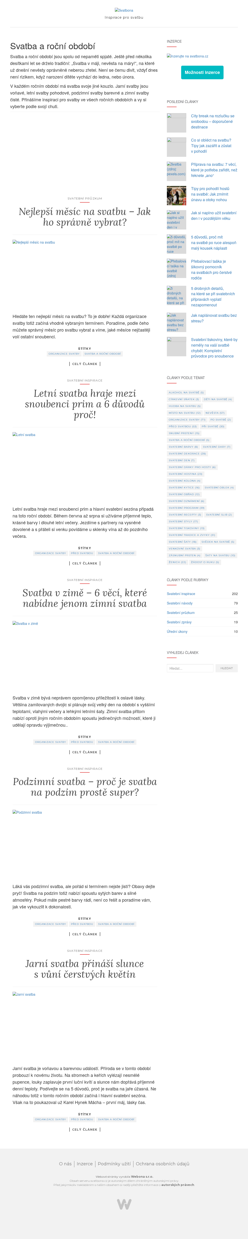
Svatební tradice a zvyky (192, 535)
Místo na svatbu (185, 412)
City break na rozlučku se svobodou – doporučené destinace (212, 121)
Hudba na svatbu (185, 406)
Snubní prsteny (184, 433)
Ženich (177, 562)
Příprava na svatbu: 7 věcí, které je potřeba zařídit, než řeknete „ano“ (214, 169)
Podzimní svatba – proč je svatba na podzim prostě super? (85, 786)
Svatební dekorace (187, 453)
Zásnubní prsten (185, 555)
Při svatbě (213, 426)
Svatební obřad (184, 494)
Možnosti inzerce (202, 72)
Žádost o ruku (205, 562)
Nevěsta (215, 412)
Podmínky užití (114, 1164)
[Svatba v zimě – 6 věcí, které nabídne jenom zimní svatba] (85, 655)
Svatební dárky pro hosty (192, 467)
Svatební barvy (183, 446)
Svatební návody (180, 603)
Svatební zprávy (179, 622)
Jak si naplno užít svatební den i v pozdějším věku (213, 215)
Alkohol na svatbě (186, 392)
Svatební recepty (185, 514)
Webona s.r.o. (142, 1176)
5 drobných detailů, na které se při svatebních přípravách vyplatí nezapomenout (213, 297)
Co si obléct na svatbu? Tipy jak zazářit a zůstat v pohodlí (211, 145)
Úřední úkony (177, 631)
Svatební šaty (183, 541)
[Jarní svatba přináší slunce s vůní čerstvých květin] (85, 1026)
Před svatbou (82, 553)
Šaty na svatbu (220, 555)
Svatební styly (183, 521)
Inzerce (85, 1164)
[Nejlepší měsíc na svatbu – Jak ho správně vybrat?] (85, 274)
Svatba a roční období (103, 353)
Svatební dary (217, 446)
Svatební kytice (184, 487)
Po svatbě (220, 419)
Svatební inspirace (85, 380)
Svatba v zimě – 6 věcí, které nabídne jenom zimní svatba (85, 598)
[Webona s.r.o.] (124, 1204)
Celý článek (84, 364)
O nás (65, 1164)
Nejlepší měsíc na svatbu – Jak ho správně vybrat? (85, 216)
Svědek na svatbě (218, 541)
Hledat (227, 668)
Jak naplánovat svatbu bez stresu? (214, 318)
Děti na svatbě (218, 399)
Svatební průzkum (85, 198)
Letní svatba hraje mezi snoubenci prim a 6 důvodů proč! (85, 404)
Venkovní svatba (184, 548)
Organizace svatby (64, 353)
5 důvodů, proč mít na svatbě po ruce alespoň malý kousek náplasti (213, 242)
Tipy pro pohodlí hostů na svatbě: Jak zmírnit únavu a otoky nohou (210, 194)
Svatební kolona (185, 480)
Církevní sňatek (184, 399)
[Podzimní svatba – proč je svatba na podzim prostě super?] (85, 844)
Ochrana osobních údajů (162, 1164)
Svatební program (187, 507)
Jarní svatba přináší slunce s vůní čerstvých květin (85, 968)
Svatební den (182, 460)
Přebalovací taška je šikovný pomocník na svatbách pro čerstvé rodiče (211, 269)
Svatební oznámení (186, 501)
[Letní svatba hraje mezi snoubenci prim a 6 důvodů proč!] (85, 466)
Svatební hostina (185, 474)
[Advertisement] (85, 158)
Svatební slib (219, 514)
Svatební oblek (219, 487)
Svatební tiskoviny (187, 528)
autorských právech (177, 1185)
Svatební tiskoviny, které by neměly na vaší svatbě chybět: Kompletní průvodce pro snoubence (214, 348)
